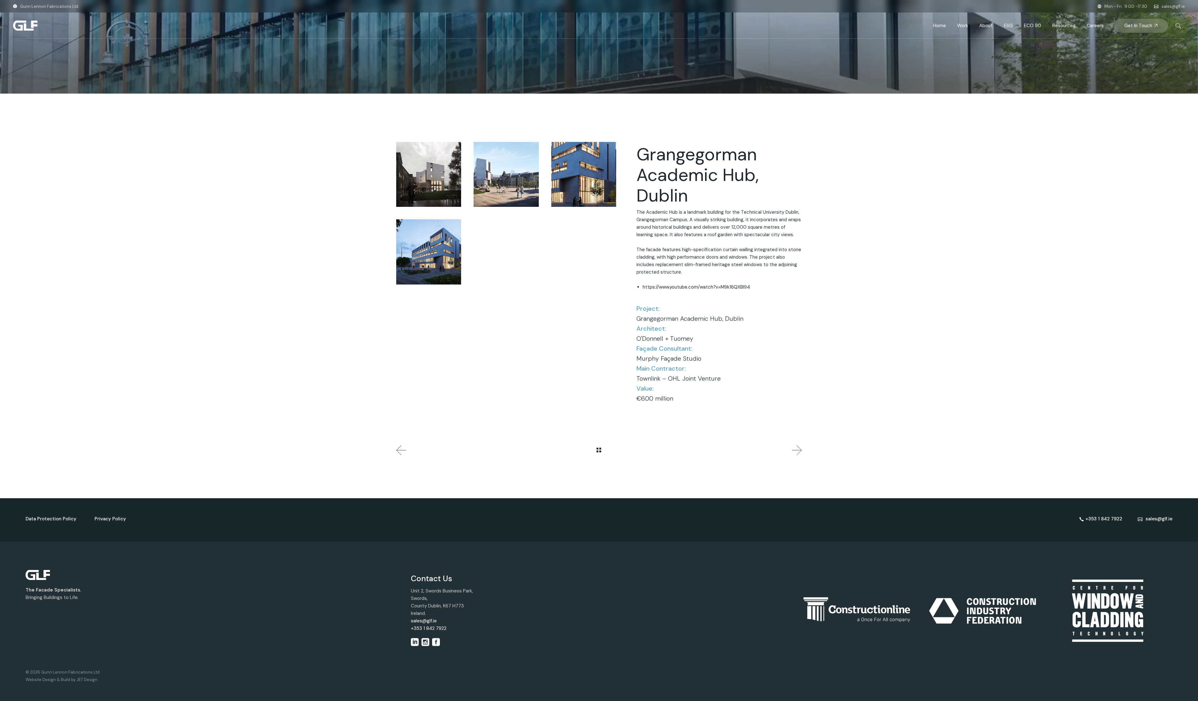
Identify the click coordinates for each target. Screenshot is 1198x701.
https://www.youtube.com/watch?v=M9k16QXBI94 (696, 287)
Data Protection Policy (51, 519)
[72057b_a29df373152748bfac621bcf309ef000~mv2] (428, 251)
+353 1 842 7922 (428, 628)
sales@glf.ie (1173, 6)
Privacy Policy (110, 519)
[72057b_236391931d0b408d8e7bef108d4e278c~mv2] (583, 174)
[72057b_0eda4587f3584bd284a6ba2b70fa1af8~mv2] (428, 174)
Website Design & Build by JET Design (61, 679)
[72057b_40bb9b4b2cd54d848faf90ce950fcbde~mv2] (506, 174)
